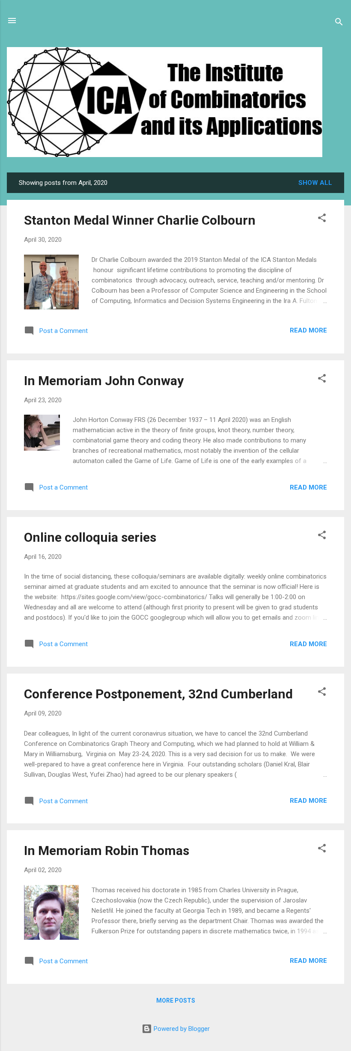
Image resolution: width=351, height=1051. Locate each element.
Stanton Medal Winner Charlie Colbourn (140, 220)
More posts (175, 1000)
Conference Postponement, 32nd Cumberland (158, 693)
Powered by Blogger (181, 1029)
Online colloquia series (90, 537)
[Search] (339, 23)
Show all (315, 183)
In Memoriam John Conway (104, 380)
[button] (322, 219)
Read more (308, 330)
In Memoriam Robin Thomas (106, 850)
